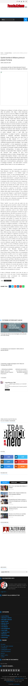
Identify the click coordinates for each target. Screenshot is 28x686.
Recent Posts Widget (4, 663)
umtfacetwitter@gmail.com (10, 680)
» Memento (4, 634)
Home (2, 53)
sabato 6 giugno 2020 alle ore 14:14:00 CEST (18, 383)
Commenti (23, 482)
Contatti (2, 656)
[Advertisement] (14, 36)
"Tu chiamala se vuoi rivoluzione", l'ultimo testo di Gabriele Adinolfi (12, 349)
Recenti (5, 482)
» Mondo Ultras (5, 623)
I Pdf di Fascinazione (6, 651)
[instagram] (26, 1)
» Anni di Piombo (5, 635)
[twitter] (19, 1)
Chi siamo (3, 644)
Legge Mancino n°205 (10, 382)
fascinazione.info (10, 681)
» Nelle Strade (4, 621)
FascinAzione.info (13, 676)
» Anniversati (4, 637)
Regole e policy (4, 655)
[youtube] (21, 1)
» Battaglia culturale (6, 619)
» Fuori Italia (4, 630)
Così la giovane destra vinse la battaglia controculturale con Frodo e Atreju (13, 334)
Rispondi (7, 389)
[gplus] (24, 1)
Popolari (14, 482)
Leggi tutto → (4, 591)
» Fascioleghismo (5, 628)
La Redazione (4, 648)
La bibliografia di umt (6, 649)
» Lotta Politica (5, 616)
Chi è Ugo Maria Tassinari (7, 646)
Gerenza (3, 653)
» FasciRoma (4, 625)
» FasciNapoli (4, 626)
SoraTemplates (16, 684)
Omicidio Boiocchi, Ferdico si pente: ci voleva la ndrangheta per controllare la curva (18, 501)
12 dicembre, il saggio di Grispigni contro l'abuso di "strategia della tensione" (12, 364)
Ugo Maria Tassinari (19, 678)
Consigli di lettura (8, 53)
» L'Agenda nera (5, 632)
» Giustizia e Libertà (6, 617)
